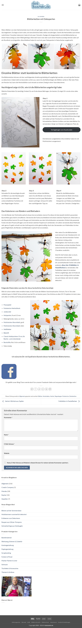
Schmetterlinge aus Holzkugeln (12, 526)
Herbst (52, 396)
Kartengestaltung (8, 545)
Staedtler (5, 499)
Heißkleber (7, 329)
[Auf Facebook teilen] (35, 389)
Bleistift (6, 333)
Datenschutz (45, 622)
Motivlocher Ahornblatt (12, 322)
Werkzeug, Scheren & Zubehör (12, 541)
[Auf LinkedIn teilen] (50, 389)
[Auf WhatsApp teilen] (32, 389)
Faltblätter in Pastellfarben (67, 401)
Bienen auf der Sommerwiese (11, 510)
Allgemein (41, 16)
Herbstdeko (46, 396)
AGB (28, 622)
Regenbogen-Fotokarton (62, 396)
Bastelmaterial (7, 537)
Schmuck (5, 564)
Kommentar (8, 417)
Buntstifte (7, 342)
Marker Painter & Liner (9, 561)
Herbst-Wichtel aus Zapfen (14, 401)
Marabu (4, 491)
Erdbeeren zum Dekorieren (11, 518)
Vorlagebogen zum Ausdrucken (61, 130)
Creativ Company (8, 487)
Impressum (53, 622)
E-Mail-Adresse (9, 444)
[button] (3, 4)
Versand (24, 622)
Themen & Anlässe (8, 572)
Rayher (4, 495)
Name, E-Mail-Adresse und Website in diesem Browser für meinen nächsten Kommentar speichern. (37, 463)
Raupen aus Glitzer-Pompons (12, 522)
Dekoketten (72, 396)
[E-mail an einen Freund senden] (42, 389)
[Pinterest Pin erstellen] (46, 389)
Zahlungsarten (16, 622)
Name (6, 435)
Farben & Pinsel (7, 557)
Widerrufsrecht (35, 622)
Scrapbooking (6, 553)
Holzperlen (7, 315)
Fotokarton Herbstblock (12, 308)
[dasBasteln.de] (41, 5)
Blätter (40, 396)
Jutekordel (7, 312)
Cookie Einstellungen (64, 622)
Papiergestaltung (7, 549)
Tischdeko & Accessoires (10, 568)
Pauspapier (7, 305)
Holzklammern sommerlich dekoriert (14, 514)
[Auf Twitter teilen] (39, 389)
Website (6, 453)
